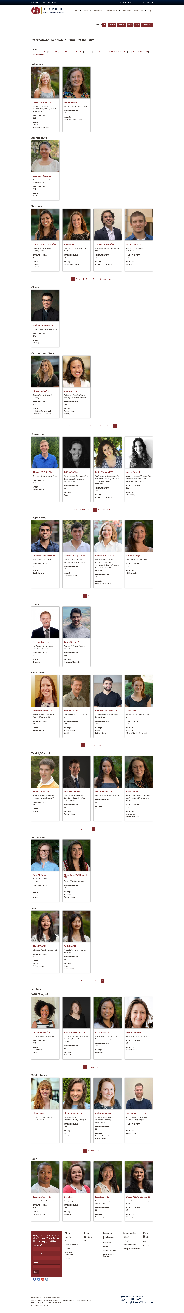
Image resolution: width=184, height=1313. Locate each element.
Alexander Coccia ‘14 (136, 1113)
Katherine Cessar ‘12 (104, 1113)
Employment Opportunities (69, 1253)
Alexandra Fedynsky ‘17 (75, 1032)
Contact (67, 1241)
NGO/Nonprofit (143, 52)
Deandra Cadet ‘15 (41, 1032)
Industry (121, 25)
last (110, 279)
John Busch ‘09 (71, 710)
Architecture (43, 52)
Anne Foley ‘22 (133, 710)
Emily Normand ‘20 (104, 472)
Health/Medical (114, 52)
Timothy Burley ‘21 (42, 1196)
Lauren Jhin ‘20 (102, 1032)
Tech (42, 54)
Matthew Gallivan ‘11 (74, 791)
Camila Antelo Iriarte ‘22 (44, 244)
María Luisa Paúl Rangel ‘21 (75, 876)
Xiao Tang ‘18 (70, 391)
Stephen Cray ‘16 (41, 642)
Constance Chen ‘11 (42, 176)
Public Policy (36, 54)
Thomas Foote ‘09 (41, 791)
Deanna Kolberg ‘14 (135, 1032)
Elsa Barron (38, 1113)
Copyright (34, 1298)
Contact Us (57, 1303)
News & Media (139, 11)
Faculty (105, 1247)
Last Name (37, 1254)
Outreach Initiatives (71, 1245)
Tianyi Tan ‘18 (39, 946)
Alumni (86, 1241)
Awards (67, 1249)
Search (150, 11)
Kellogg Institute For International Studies (45, 1300)
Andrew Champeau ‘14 (74, 555)
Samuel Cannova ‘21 (104, 244)
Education (79, 52)
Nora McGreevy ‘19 (42, 875)
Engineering (88, 52)
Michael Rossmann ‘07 (43, 325)
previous (77, 426)
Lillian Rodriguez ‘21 (136, 555)
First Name (37, 1245)
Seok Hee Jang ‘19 (103, 791)
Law (129, 52)
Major (130, 25)
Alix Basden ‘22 (71, 244)
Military (134, 52)
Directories (88, 1237)
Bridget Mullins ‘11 (73, 472)
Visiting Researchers (130, 1241)
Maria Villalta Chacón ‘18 (138, 1196)
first (70, 426)
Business (51, 52)
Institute (68, 1237)
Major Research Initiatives (108, 1238)
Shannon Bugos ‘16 (73, 1113)
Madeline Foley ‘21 (73, 102)
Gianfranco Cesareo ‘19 (106, 710)
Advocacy (34, 52)
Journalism (123, 52)
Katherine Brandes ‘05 (43, 710)
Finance (95, 52)
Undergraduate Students (108, 1255)
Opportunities (112, 11)
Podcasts (146, 1245)
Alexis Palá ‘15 (133, 472)
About (77, 11)
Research (98, 11)
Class (137, 25)
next (104, 279)
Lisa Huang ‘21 (102, 1196)
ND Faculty (126, 1237)
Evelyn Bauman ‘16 (42, 102)
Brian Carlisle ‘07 (134, 244)
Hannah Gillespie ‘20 (104, 555)
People (87, 11)
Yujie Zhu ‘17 (70, 946)
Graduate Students (109, 1250)
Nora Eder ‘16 (70, 1196)
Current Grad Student (68, 52)
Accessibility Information (39, 1305)
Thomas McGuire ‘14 (42, 472)
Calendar (127, 11)
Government (103, 52)
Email (35, 1263)
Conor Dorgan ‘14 (72, 642)
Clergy (57, 52)
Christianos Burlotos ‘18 (44, 555)
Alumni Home (147, 25)
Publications (107, 1243)
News (145, 1241)
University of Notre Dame (51, 1298)
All (104, 25)
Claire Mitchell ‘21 (134, 791)
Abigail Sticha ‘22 (41, 391)
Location (112, 25)
